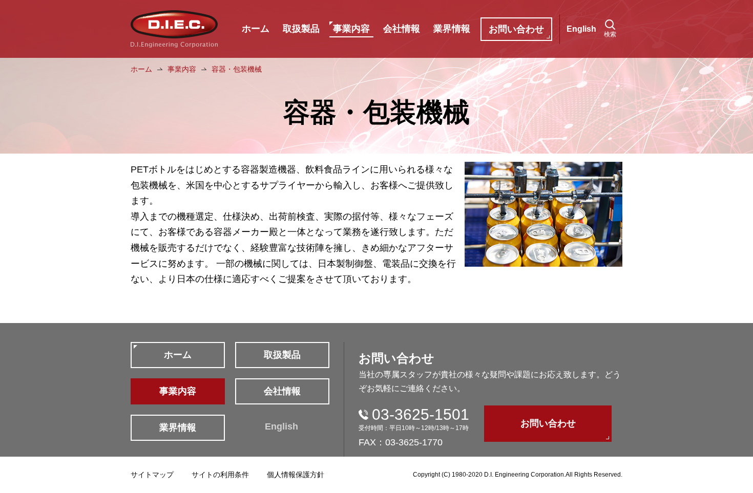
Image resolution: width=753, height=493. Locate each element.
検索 (610, 34)
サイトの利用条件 (220, 474)
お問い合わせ (516, 29)
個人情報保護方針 (295, 474)
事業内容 (351, 29)
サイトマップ (152, 474)
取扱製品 (301, 29)
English (581, 29)
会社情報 (401, 29)
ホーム (255, 29)
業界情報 (451, 29)
